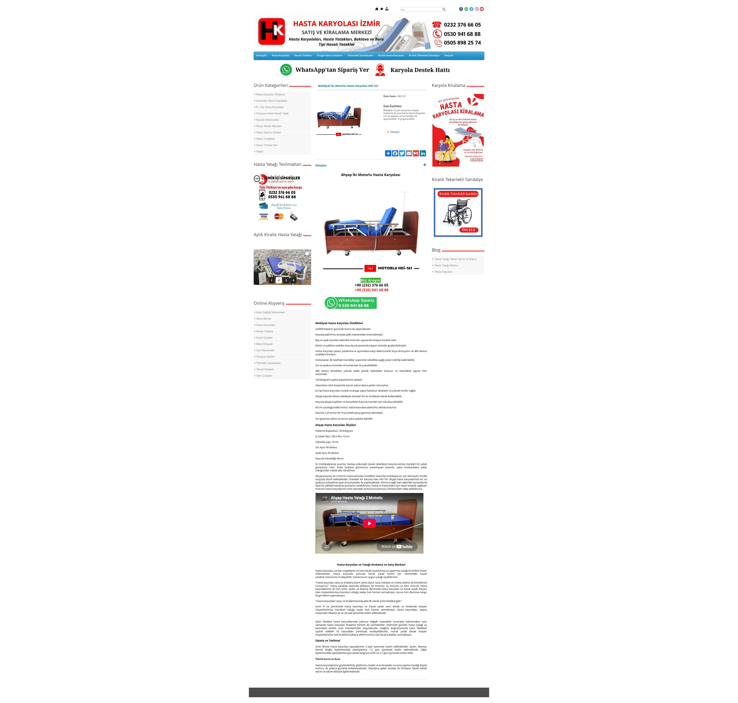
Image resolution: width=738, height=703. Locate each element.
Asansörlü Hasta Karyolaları (271, 100)
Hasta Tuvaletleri (265, 138)
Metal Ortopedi (264, 344)
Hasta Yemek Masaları (269, 126)
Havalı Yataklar (303, 55)
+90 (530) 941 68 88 (371, 289)
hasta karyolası (331, 390)
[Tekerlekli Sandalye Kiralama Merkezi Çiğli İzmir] (458, 236)
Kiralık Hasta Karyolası (391, 55)
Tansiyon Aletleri (265, 356)
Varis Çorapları (264, 375)
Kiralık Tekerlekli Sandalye (424, 55)
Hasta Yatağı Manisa (446, 265)
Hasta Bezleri (263, 318)
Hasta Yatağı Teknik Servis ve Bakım (456, 259)
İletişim (449, 55)
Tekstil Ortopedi (265, 369)
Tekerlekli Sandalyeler (360, 55)
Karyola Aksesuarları (267, 119)
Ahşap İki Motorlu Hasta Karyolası (371, 174)
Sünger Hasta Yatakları (330, 55)
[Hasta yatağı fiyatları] (278, 220)
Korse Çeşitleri (264, 337)
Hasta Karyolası (280, 55)
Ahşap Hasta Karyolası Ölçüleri (335, 425)
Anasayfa (261, 55)
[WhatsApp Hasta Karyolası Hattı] (313, 76)
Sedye (259, 151)
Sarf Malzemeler (265, 350)
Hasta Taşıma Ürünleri (268, 132)
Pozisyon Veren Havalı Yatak (272, 113)
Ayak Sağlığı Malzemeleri (270, 312)
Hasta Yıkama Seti (266, 145)
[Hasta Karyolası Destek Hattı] (419, 76)
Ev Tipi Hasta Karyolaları (270, 107)
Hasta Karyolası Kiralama (270, 94)
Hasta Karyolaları (265, 325)
